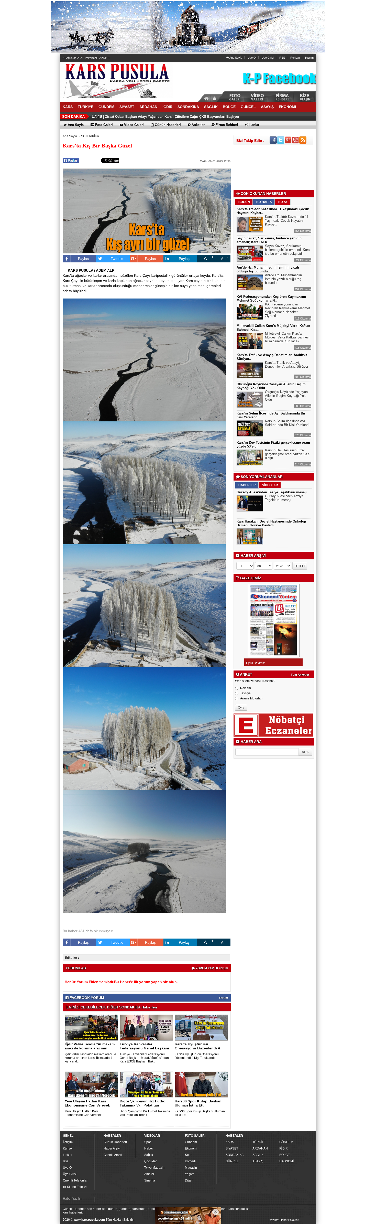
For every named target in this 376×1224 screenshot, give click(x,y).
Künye (67, 1148)
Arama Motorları (251, 698)
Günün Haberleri (115, 1142)
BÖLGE (284, 1155)
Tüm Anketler (300, 674)
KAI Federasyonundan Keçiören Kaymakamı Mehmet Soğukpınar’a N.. (271, 298)
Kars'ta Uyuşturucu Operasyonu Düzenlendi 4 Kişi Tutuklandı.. (197, 1048)
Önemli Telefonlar (75, 1180)
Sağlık (148, 1155)
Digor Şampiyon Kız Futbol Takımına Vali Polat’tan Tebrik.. (143, 1105)
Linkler (67, 1155)
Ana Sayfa (235, 57)
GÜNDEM (286, 1142)
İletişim (68, 1142)
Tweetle (117, 259)
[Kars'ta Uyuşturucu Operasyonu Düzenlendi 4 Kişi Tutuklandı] (202, 1027)
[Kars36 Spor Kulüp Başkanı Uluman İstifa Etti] (202, 1084)
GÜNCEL (232, 1161)
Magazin (191, 1167)
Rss (65, 1161)
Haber (148, 1148)
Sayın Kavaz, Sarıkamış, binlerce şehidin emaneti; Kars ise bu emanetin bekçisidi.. (287, 250)
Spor (147, 1142)
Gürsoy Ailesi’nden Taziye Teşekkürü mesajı (272, 492)
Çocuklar (150, 1161)
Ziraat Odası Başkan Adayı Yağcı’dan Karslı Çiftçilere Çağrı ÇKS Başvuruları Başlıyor (172, 114)
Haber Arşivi (112, 1148)
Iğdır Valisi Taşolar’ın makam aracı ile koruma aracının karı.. (90, 1048)
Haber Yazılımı (73, 1198)
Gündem (191, 1142)
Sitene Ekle (75, 1187)
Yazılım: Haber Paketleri (284, 1219)
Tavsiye (245, 693)
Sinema (149, 1180)
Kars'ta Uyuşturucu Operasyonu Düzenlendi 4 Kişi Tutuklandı (197, 1056)
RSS (282, 57)
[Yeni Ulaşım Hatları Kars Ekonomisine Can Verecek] (92, 1084)
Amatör (149, 1174)
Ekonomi (191, 1148)
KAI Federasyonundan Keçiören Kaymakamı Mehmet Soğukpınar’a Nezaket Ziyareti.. (287, 310)
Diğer (189, 1180)
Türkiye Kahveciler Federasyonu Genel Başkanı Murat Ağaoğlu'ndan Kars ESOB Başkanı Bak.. (144, 1057)
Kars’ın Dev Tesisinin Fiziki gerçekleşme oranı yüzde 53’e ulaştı (287, 454)
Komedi (190, 1161)
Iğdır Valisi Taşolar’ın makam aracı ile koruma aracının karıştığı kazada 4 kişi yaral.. (90, 1057)
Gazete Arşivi (113, 1155)
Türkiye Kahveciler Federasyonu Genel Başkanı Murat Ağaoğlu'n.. (144, 1048)
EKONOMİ (286, 1161)
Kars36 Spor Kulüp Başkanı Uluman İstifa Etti (199, 1103)
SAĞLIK (257, 1155)
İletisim (309, 57)
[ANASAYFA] (116, 80)
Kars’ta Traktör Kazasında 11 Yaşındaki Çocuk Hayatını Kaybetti (286, 220)
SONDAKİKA (90, 136)
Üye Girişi (268, 57)
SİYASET (232, 1148)
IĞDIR (283, 1148)
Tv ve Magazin (154, 1167)
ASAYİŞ (257, 1161)
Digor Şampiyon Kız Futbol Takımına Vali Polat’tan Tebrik (145, 1113)
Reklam (295, 57)
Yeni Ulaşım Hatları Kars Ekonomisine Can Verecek (87, 1103)
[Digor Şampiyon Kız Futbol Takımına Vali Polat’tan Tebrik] (147, 1084)
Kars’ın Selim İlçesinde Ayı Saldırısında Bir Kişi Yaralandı (287, 423)
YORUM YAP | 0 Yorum (211, 968)
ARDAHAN (260, 1148)
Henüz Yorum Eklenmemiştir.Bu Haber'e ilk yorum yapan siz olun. (121, 982)
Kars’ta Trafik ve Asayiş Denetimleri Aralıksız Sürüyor (286, 364)
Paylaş (83, 259)
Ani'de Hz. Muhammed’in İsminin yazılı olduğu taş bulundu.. (268, 269)
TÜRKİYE (259, 1142)
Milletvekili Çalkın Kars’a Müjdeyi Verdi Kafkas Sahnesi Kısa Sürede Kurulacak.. (287, 337)
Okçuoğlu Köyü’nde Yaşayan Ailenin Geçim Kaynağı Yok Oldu (286, 395)
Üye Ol (252, 57)
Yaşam (189, 1174)
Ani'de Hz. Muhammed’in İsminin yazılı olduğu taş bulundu (283, 279)
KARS (230, 1142)
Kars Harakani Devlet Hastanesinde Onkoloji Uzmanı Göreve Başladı (271, 523)
